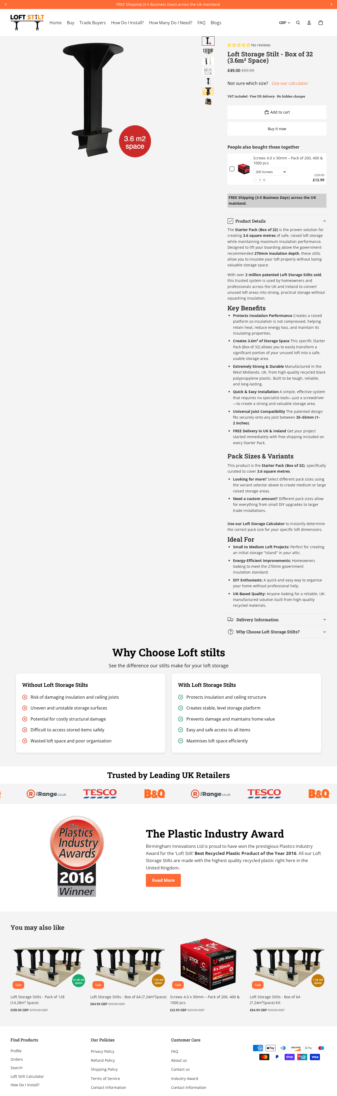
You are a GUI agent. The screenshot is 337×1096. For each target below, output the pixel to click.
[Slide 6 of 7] (208, 91)
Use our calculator (290, 83)
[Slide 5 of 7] (208, 81)
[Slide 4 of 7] (208, 71)
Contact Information (108, 1087)
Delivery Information (257, 619)
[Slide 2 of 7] (208, 51)
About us (179, 1060)
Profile (16, 1050)
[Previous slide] (18, 964)
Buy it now (277, 128)
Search (17, 1067)
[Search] (298, 22)
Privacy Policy (102, 1051)
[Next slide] (79, 964)
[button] (256, 180)
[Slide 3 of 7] (208, 61)
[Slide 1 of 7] (208, 41)
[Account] (309, 22)
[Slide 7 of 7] (208, 101)
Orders (17, 1059)
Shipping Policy (104, 1069)
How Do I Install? (25, 1085)
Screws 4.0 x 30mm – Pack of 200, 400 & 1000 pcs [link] (288, 160)
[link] (244, 169)
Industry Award (184, 1078)
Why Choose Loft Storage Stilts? (268, 631)
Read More (163, 880)
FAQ (174, 1051)
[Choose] (238, 982)
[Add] (79, 982)
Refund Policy (103, 1060)
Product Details (250, 221)
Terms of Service (105, 1078)
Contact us (180, 1069)
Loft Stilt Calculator (27, 1076)
